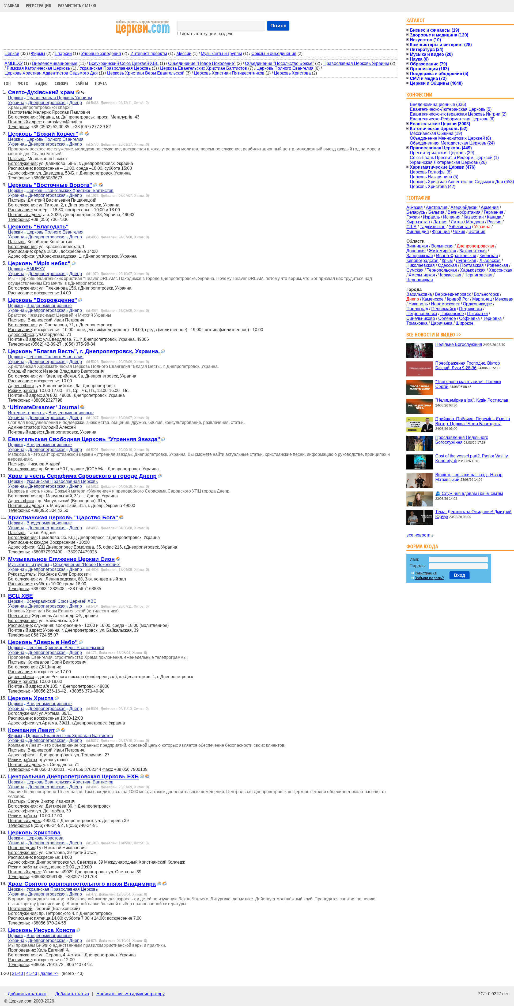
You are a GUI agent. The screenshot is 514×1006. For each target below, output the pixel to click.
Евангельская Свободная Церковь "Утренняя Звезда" (84, 439)
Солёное (447, 318)
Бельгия (436, 212)
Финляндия (417, 231)
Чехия (459, 231)
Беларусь (415, 212)
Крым (447, 260)
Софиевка (469, 318)
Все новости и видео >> (433, 334)
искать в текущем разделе (207, 33)
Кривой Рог (458, 299)
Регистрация (38, 6)
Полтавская (472, 265)
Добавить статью (72, 994)
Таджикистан (432, 226)
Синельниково (420, 318)
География (418, 197)
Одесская (447, 265)
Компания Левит (31, 730)
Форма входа (422, 546)
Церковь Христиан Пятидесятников (229, 73)
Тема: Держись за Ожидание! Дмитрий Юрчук (473, 514)
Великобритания (464, 212)
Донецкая (416, 251)
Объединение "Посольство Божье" (279, 63)
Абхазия (414, 207)
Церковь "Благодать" (38, 226)
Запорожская (419, 255)
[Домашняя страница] (77, 92)
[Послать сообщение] (81, 134)
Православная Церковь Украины (356, 63)
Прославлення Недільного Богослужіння (461, 440)
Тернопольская (442, 270)
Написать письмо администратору (130, 994)
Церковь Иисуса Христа (41, 930)
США (411, 226)
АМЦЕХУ (14, 63)
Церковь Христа (31, 698)
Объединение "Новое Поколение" (202, 63)
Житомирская (442, 251)
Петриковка (470, 308)
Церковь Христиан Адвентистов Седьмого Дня (51, 73)
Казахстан (474, 217)
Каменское (433, 299)
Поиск (278, 25)
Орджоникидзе (477, 304)
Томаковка (417, 323)
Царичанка (441, 323)
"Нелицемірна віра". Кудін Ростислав (471, 400)
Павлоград (417, 308)
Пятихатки (477, 313)
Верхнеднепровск (453, 294)
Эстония (476, 231)
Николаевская (420, 265)
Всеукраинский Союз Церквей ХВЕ (124, 63)
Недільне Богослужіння (458, 344)
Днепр (75, 102)
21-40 (17, 973)
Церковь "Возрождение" (42, 300)
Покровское (452, 313)
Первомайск (443, 308)
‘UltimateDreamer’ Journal (43, 407)
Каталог (415, 20)
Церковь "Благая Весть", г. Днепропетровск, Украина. (84, 351)
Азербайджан (464, 207)
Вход (459, 575)
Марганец (482, 299)
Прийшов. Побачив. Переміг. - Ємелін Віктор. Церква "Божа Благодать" (472, 421)
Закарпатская (473, 251)
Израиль (431, 217)
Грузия (413, 217)
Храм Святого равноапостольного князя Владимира (82, 884)
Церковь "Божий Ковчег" (43, 134)
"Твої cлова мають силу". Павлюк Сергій (468, 384)
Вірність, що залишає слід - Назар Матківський (468, 477)
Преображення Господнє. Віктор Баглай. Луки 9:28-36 (467, 365)
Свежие (62, 83)
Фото (23, 83)
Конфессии (419, 94)
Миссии (183, 53)
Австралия (436, 207)
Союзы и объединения (273, 53)
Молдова (475, 222)
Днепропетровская (47, 102)
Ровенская (497, 265)
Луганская (466, 260)
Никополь (418, 304)
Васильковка (419, 294)
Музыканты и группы (221, 53)
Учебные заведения (101, 53)
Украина (16, 102)
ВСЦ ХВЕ (20, 596)
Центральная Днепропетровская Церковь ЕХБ (73, 776)
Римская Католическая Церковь (38, 68)
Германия (493, 212)
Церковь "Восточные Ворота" (50, 185)
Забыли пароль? (429, 578)
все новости (418, 535)
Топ (7, 83)
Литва (457, 222)
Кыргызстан (418, 222)
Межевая (504, 299)
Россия (494, 222)
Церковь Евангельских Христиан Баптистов (203, 68)
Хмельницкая (422, 275)
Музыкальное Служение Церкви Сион (61, 559)
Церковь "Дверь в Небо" (43, 642)
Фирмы (38, 53)
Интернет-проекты (148, 53)
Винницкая (417, 246)
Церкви (12, 53)
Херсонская (500, 270)
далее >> (49, 973)
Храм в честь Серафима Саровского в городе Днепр (82, 476)
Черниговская (478, 275)
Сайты (81, 83)
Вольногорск (486, 294)
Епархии (63, 53)
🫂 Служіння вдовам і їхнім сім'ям (469, 493)
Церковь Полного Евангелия (284, 68)
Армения (490, 207)
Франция (441, 231)
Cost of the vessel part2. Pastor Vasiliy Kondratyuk (471, 458)
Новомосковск (445, 304)
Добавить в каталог (27, 994)
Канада (494, 217)
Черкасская (449, 275)
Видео (41, 83)
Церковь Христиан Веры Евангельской (145, 73)
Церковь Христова (292, 73)
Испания (451, 217)
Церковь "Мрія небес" (39, 263)
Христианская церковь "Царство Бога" (63, 517)
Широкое (465, 323)
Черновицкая (419, 280)
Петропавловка (421, 313)
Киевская (488, 255)
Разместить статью (77, 6)
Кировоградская (422, 260)
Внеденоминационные (54, 63)
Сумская (415, 270)
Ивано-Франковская (456, 255)
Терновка (492, 318)
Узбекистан (460, 226)
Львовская (490, 260)
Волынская (442, 246)
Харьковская (473, 270)
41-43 (31, 973)
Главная (11, 6)
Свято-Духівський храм (41, 92)
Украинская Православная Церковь (115, 68)
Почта (101, 83)
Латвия (440, 222)
